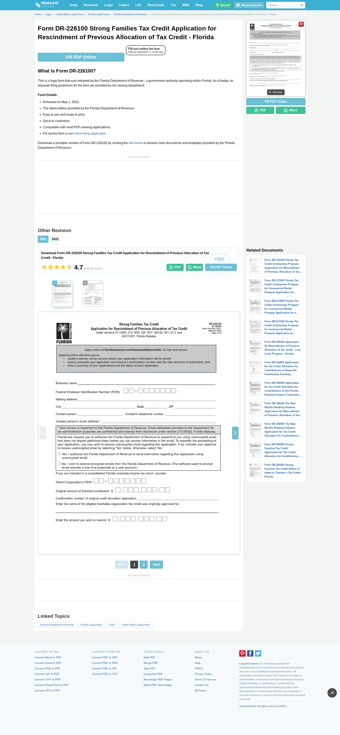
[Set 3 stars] (57, 267)
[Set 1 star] (44, 267)
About (198, 657)
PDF (178, 267)
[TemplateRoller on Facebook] (250, 653)
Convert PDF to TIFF (105, 674)
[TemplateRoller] (46, 5)
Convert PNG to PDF (48, 668)
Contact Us (202, 685)
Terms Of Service (205, 679)
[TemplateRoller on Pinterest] (242, 653)
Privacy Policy (203, 674)
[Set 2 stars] (50, 267)
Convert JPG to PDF (47, 690)
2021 (43, 239)
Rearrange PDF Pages (158, 679)
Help (197, 662)
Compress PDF (153, 674)
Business (91, 5)
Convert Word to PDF (48, 657)
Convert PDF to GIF (104, 668)
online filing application (90, 133)
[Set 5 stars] (69, 267)
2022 (55, 239)
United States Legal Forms (136, 624)
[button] (235, 433)
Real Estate (155, 5)
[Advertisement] (139, 187)
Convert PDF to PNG (105, 662)
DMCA (199, 668)
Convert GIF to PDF (47, 674)
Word (197, 267)
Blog (199, 5)
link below (136, 143)
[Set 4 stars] (63, 267)
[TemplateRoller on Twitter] (258, 653)
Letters (124, 5)
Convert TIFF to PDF (48, 679)
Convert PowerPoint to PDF (52, 685)
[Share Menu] (332, 693)
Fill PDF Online (81, 57)
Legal (108, 5)
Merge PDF (151, 662)
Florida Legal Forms (91, 624)
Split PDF (149, 657)
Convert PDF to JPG (104, 657)
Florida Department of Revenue (57, 624)
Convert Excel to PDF (48, 662)
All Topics (200, 690)
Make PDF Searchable (158, 685)
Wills (185, 5)
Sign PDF (149, 668)
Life (138, 5)
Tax (173, 5)
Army (73, 5)
